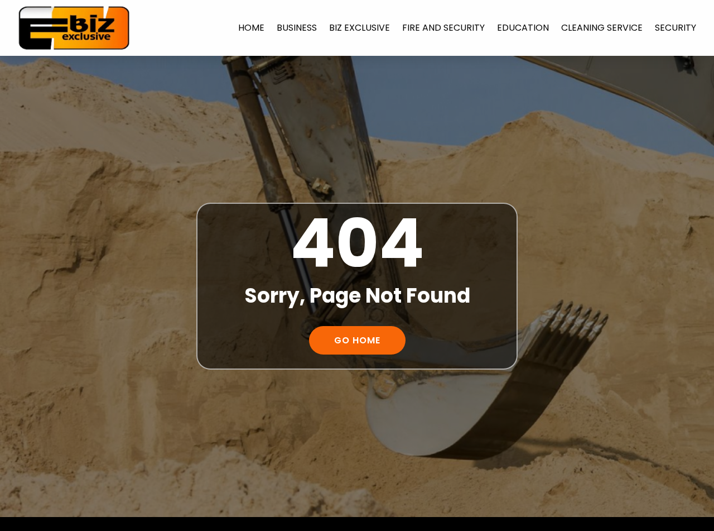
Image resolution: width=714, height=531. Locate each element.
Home (251, 27)
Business (297, 27)
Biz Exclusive (359, 27)
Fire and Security (443, 27)
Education (523, 27)
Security (675, 27)
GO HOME (357, 340)
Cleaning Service (602, 27)
